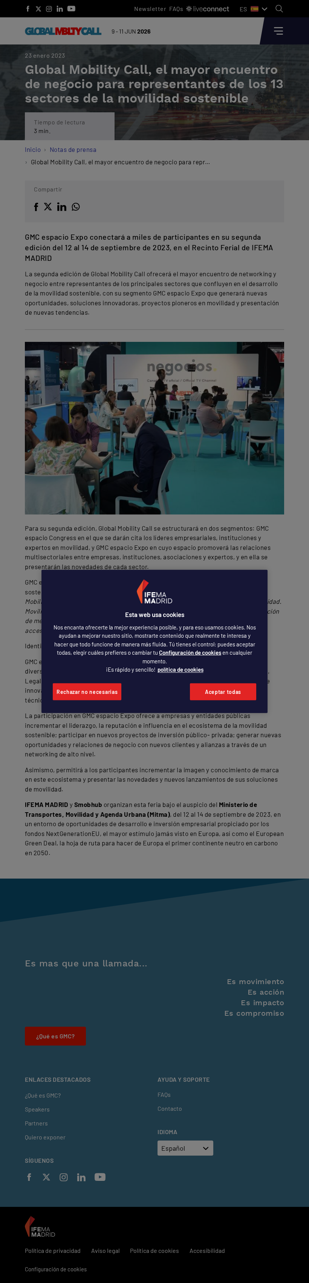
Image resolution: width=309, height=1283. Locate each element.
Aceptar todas (223, 692)
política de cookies (180, 669)
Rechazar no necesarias (87, 692)
